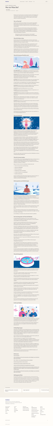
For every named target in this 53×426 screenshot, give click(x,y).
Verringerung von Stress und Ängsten (20, 170)
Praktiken (26, 1)
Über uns (41, 407)
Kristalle (6, 413)
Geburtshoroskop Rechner (35, 410)
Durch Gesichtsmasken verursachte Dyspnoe (11, 390)
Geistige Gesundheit (25, 407)
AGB (40, 413)
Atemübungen (28, 130)
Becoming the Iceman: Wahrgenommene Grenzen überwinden (27, 35)
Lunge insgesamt (26, 390)
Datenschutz (42, 411)
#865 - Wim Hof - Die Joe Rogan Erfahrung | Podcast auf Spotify (23, 360)
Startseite (6, 5)
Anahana (7, 1)
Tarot (6, 411)
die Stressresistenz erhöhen (19, 154)
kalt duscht (21, 176)
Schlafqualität (21, 150)
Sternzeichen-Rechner (34, 411)
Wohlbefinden (30, 1)
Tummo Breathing (25, 159)
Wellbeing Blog (11, 5)
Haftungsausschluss (43, 414)
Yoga (14, 407)
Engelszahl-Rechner (34, 407)
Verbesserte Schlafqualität (19, 167)
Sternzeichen (7, 410)
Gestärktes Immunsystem (18, 173)
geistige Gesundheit (33, 139)
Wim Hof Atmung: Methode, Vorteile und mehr (21, 361)
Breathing (14, 5)
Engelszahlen (7, 407)
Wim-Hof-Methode (19, 112)
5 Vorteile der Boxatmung (46, 390)
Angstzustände (29, 30)
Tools (34, 1)
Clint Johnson (8, 9)
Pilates (15, 411)
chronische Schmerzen (22, 30)
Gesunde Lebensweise (26, 410)
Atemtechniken (34, 22)
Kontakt (41, 410)
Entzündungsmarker (20, 228)
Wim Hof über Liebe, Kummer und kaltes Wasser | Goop (22, 363)
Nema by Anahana (22, 1)
